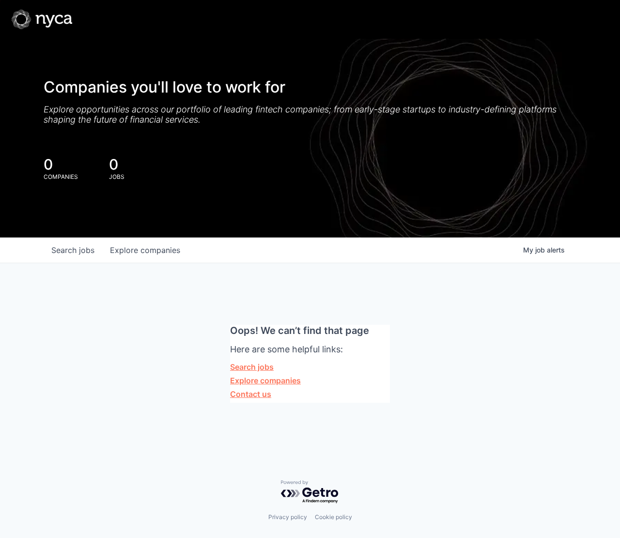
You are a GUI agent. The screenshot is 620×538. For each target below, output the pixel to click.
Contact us (250, 394)
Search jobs (252, 367)
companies (145, 250)
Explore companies (265, 380)
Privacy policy (287, 517)
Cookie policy (333, 517)
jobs (72, 250)
